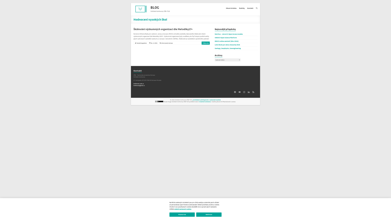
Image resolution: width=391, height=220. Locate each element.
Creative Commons (205, 101)
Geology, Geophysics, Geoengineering (228, 48)
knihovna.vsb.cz (138, 83)
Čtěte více (206, 43)
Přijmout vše (182, 214)
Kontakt (250, 8)
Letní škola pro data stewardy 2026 (227, 45)
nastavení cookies (215, 100)
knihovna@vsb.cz (139, 85)
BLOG (154, 7)
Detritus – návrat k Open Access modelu (229, 34)
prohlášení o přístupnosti (201, 100)
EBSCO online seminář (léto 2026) (227, 41)
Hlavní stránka (231, 8)
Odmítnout (209, 214)
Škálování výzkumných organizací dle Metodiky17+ (162, 29)
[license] (159, 101)
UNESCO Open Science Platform (226, 38)
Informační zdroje (167, 43)
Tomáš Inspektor (141, 43)
